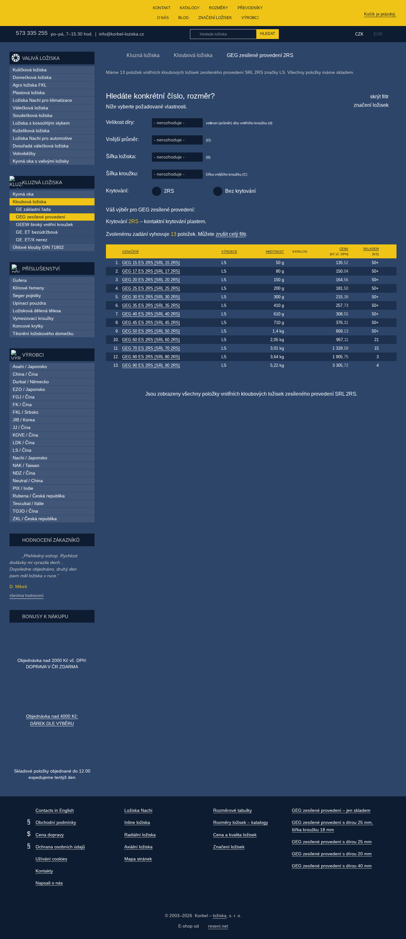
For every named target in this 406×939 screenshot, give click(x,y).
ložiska (219, 915)
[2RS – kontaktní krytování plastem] (156, 191)
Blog (183, 18)
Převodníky (250, 8)
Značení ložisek (215, 18)
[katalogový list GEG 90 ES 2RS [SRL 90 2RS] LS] (300, 365)
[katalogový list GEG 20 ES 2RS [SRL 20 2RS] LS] (300, 279)
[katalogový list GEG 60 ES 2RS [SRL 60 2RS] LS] (300, 339)
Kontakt (161, 8)
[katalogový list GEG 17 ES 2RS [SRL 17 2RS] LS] (300, 271)
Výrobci (250, 18)
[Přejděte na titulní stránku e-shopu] (109, 55)
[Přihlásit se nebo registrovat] (335, 34)
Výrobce (229, 251)
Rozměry (218, 8)
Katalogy (190, 8)
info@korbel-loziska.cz (121, 33)
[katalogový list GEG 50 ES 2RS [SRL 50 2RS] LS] (300, 331)
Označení (130, 251)
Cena (343, 248)
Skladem (371, 248)
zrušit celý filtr (231, 234)
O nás (163, 18)
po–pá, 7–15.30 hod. (72, 33)
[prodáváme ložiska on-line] (42, 13)
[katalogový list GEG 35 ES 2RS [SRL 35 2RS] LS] (300, 305)
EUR (378, 34)
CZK (359, 34)
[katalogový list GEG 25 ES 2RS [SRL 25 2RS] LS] (300, 288)
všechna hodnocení (26, 595)
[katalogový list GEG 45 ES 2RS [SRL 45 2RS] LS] (300, 322)
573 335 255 (32, 33)
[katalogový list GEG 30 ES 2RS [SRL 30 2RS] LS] (300, 297)
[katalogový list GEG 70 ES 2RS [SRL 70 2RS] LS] (300, 348)
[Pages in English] (392, 34)
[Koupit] (388, 263)
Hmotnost (275, 251)
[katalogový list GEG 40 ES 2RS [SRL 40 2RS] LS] (300, 314)
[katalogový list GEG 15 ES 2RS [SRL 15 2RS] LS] (300, 262)
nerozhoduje (169, 122)
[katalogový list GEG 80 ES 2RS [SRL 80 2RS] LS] (300, 356)
